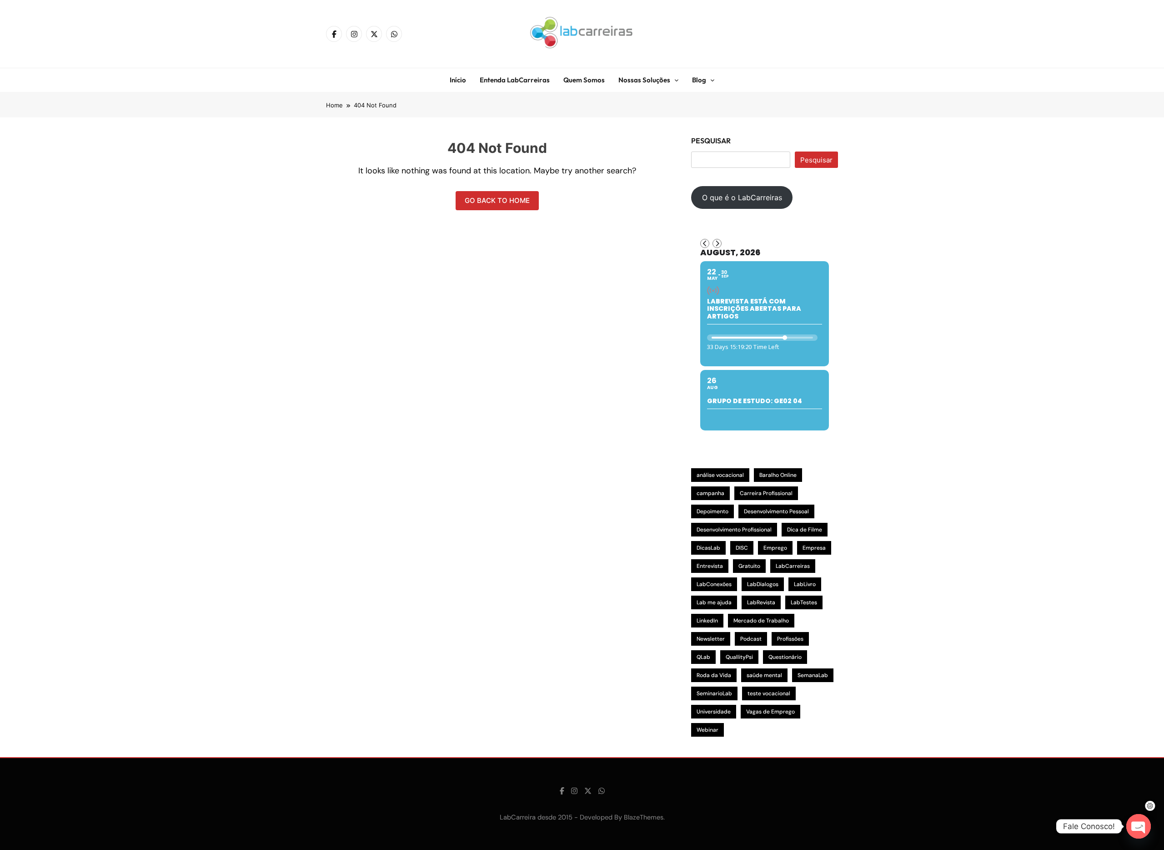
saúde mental (764, 675)
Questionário (785, 657)
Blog (699, 80)
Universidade (714, 711)
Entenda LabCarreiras (515, 80)
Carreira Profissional (766, 493)
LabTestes (804, 602)
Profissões (790, 639)
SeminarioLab (714, 693)
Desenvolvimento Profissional (734, 529)
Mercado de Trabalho (761, 620)
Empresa (814, 547)
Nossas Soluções (644, 80)
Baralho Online (778, 475)
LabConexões (714, 584)
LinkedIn (707, 620)
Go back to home (497, 200)
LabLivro (805, 584)
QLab (703, 657)
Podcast (751, 639)
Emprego (775, 547)
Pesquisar (711, 140)
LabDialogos (762, 584)
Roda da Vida (714, 675)
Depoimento (712, 511)
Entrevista (710, 566)
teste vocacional (769, 693)
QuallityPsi (739, 657)
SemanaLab (813, 675)
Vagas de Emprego (770, 711)
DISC (742, 547)
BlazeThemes (643, 817)
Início (458, 80)
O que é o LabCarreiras (742, 197)
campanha (710, 493)
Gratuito (749, 566)
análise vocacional (720, 475)
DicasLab (708, 547)
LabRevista (761, 602)
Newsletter (711, 639)
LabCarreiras (793, 566)
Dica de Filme (804, 529)
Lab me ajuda (714, 602)
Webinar (707, 730)
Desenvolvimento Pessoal (776, 511)
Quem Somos (584, 80)
